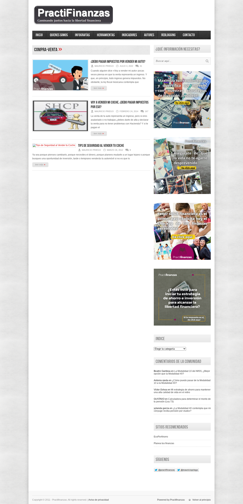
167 (146, 111)
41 (141, 66)
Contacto (189, 35)
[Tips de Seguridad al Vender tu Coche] (54, 145)
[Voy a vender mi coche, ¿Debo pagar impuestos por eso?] (60, 132)
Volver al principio (201, 500)
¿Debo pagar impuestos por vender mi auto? (118, 61)
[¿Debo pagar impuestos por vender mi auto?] (60, 92)
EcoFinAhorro (161, 436)
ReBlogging (168, 35)
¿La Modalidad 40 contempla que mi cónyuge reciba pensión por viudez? (182, 409)
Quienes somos (59, 35)
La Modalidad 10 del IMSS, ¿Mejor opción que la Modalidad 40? (182, 372)
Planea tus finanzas (164, 443)
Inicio (39, 35)
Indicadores (129, 35)
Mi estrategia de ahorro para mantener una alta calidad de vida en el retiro (182, 391)
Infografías (82, 35)
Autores (149, 35)
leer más (99, 87)
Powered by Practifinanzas (171, 500)
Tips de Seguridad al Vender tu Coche (101, 145)
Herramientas (106, 35)
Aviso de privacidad (98, 500)
